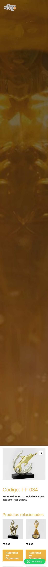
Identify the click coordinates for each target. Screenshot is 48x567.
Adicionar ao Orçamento (13, 555)
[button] (39, 7)
